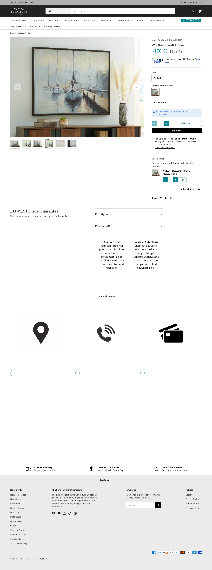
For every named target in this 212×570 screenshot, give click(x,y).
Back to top (105, 480)
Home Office (89, 20)
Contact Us (35, 26)
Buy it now (176, 130)
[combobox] (110, 11)
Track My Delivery (52, 26)
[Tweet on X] (161, 198)
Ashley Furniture (159, 40)
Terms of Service (194, 508)
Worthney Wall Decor (24, 33)
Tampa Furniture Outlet (24, 559)
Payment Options (18, 26)
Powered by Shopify (41, 559)
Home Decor (124, 20)
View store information (165, 147)
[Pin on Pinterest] (171, 198)
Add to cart (186, 123)
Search (189, 494)
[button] (200, 11)
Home (12, 33)
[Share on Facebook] (166, 198)
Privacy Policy (192, 499)
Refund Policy (192, 503)
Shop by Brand (154, 20)
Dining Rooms (70, 20)
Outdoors (140, 20)
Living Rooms (36, 20)
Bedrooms (53, 20)
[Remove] (182, 180)
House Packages (18, 20)
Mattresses (106, 20)
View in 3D (162, 102)
